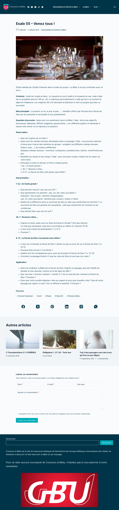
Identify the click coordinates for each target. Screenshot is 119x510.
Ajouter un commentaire (28, 392)
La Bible (86, 7)
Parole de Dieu (73, 296)
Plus (96, 7)
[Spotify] (42, 7)
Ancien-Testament (25, 296)
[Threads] (81, 307)
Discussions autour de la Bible (53, 30)
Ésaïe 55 (59, 296)
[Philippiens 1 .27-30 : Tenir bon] (59, 339)
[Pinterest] (52, 307)
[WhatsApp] (96, 307)
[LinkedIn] (67, 307)
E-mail (51, 384)
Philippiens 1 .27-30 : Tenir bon (57, 352)
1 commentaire (102, 359)
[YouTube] (35, 7)
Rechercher (11, 439)
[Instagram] (32, 7)
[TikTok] (39, 7)
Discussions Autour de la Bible (65, 7)
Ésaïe (48, 296)
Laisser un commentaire (27, 420)
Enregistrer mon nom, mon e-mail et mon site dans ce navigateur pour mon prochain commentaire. (55, 414)
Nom (20, 384)
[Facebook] (28, 7)
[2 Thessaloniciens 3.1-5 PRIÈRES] (22, 339)
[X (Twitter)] (38, 307)
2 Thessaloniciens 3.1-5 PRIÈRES (21, 352)
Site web (80, 384)
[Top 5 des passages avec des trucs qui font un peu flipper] (96, 339)
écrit (39, 296)
